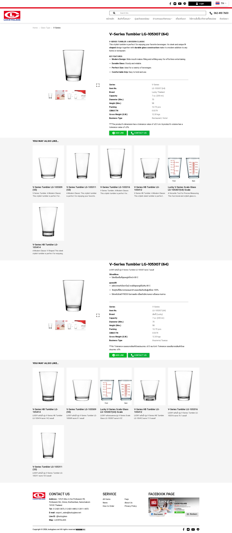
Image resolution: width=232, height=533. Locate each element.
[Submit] (114, 13)
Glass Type (45, 28)
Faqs (127, 499)
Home (35, 28)
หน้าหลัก (110, 18)
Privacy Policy (131, 506)
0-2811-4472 (83, 509)
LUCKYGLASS (60, 520)
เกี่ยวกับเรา (181, 18)
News (105, 503)
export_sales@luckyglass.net (68, 512)
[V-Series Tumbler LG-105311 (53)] (82, 164)
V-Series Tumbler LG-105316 (115, 187)
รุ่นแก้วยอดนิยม (142, 18)
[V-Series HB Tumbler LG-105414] (48, 222)
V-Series (57, 28)
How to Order (108, 506)
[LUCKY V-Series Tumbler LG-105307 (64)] (60, 325)
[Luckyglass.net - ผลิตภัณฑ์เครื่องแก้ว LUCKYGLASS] (12, 16)
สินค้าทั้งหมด (124, 18)
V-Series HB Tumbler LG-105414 (45, 246)
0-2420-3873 (59, 509)
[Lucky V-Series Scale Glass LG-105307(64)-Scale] (183, 164)
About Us (128, 503)
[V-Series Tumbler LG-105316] (116, 164)
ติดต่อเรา (224, 18)
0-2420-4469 (71, 509)
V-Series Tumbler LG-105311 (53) (81, 188)
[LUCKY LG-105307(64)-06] (50, 325)
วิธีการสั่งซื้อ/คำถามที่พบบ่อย (202, 18)
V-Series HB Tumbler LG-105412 (147, 188)
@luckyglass (62, 516)
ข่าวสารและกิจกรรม (162, 18)
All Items (106, 499)
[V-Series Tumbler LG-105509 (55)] (48, 164)
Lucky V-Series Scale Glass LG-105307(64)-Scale (182, 188)
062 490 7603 (221, 13)
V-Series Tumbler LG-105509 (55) (47, 188)
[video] (80, 95)
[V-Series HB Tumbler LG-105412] (150, 164)
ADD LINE (119, 133)
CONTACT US (140, 133)
